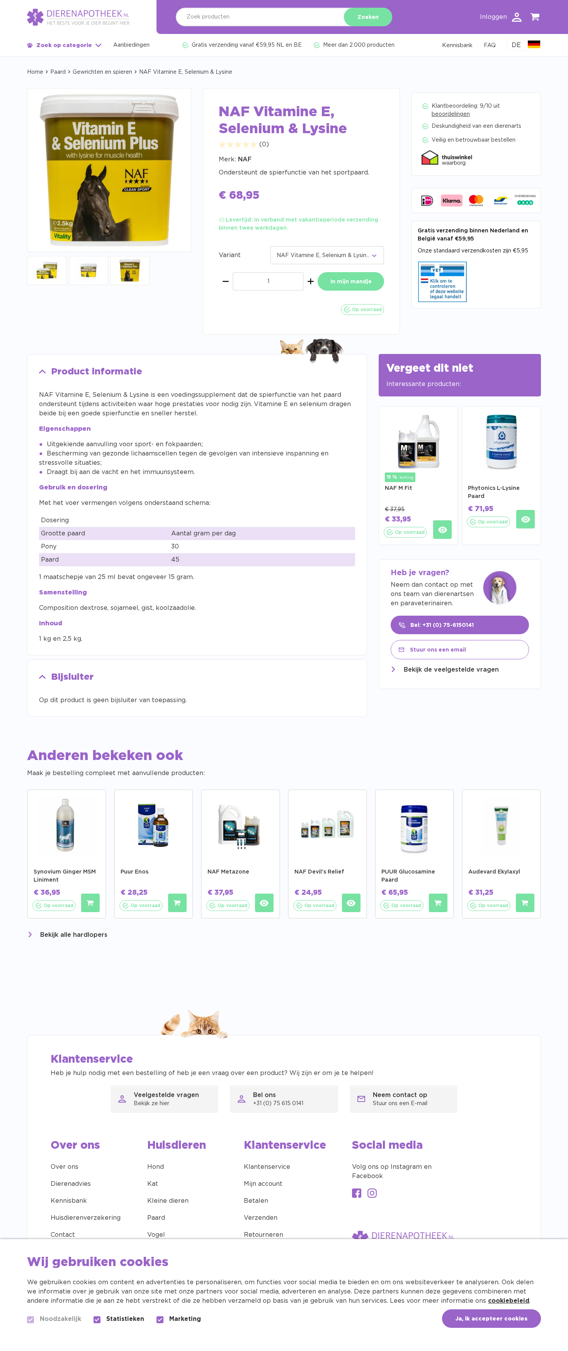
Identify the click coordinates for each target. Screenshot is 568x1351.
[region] (197, 540)
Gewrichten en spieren (102, 72)
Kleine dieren (168, 1201)
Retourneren (263, 1235)
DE (516, 45)
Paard (58, 72)
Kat (152, 1184)
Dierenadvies (71, 1184)
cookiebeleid (508, 1301)
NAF (245, 159)
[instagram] (372, 1194)
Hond (155, 1167)
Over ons (64, 1167)
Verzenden (260, 1218)
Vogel (156, 1235)
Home (35, 72)
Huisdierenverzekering (86, 1218)
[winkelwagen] (535, 18)
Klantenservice (267, 1167)
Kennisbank (69, 1201)
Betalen (256, 1201)
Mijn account (263, 1184)
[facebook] (356, 1194)
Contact (63, 1235)
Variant (230, 255)
